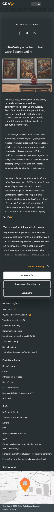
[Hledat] (36, 4)
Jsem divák (7, 309)
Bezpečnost (7, 382)
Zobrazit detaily (36, 266)
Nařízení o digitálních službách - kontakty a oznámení (27, 453)
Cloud (5, 371)
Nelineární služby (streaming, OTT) (18, 393)
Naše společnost (10, 412)
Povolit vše (27, 275)
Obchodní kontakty (11, 325)
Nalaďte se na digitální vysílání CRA (18, 336)
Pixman (13, 509)
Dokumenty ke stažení (12, 330)
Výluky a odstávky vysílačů (15, 314)
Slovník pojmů (9, 347)
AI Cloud (6, 398)
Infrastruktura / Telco (12, 376)
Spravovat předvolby (25, 284)
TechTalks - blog (10, 341)
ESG (4, 428)
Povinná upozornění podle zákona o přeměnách (24, 459)
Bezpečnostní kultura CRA (14, 433)
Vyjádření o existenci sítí (13, 320)
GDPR (5, 439)
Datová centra (8, 366)
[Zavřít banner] (49, 217)
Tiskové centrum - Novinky (14, 417)
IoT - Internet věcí (10, 387)
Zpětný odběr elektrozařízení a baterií (19, 352)
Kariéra (5, 422)
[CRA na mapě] (27, 487)
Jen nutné (27, 293)
